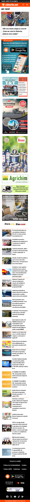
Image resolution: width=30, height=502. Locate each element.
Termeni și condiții (15, 461)
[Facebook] (7, 497)
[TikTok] (19, 497)
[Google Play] (23, 497)
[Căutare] (23, 4)
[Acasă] (3, 5)
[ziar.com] (21, 224)
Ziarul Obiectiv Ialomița (9, 1)
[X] (11, 497)
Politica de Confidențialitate (12, 465)
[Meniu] (27, 4)
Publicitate (17, 469)
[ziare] (9, 224)
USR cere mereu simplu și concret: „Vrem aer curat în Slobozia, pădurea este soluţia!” (15, 31)
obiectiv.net (11, 4)
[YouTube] (15, 497)
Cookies (24, 465)
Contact (24, 469)
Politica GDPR (8, 469)
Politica (9, 12)
